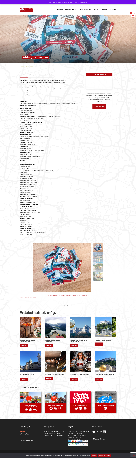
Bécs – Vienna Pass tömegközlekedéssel (30, 406)
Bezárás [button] (84, 2)
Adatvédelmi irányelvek (104, 455)
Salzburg (78, 295)
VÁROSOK (60, 9)
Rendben (94, 455)
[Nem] (134, 455)
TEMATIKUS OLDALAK (85, 9)
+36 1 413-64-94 (25, 434)
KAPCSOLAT (113, 9)
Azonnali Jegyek (70, 9)
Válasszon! (24, 345)
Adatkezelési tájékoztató (75, 437)
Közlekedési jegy (71, 295)
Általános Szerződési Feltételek (76, 439)
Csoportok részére (100, 9)
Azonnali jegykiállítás (59, 295)
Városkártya (85, 295)
